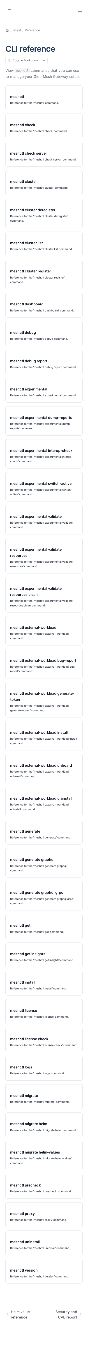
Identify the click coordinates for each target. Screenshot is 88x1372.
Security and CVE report (66, 1314)
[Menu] (79, 10)
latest (17, 30)
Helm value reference (20, 1314)
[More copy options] (44, 60)
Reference (32, 30)
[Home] (7, 30)
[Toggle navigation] (9, 11)
